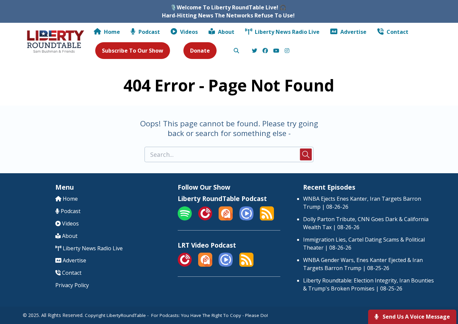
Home (111, 32)
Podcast (148, 32)
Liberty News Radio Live (286, 32)
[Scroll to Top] (442, 292)
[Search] (236, 51)
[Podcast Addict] (226, 218)
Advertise (352, 32)
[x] (254, 51)
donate (200, 50)
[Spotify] (185, 218)
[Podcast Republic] (246, 218)
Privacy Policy (72, 285)
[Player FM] (205, 218)
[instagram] (286, 51)
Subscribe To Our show (132, 50)
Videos (188, 32)
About (225, 32)
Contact (396, 32)
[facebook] (265, 51)
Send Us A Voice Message (415, 316)
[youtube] (276, 51)
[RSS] (267, 218)
